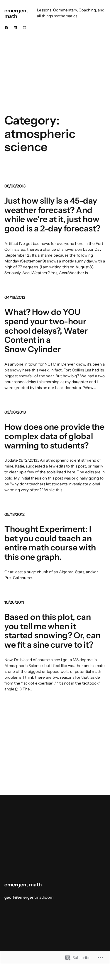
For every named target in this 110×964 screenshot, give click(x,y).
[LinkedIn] (15, 28)
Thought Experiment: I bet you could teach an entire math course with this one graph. (50, 543)
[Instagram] (24, 28)
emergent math (16, 13)
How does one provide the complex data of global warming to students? (54, 436)
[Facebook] (6, 28)
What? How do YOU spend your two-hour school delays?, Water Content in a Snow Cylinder (46, 331)
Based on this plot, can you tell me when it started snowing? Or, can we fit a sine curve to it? (52, 631)
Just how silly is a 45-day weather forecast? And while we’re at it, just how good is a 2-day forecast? (52, 214)
